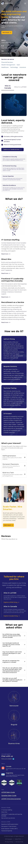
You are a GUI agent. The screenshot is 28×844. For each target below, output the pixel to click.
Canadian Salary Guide (8, 795)
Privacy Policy (9, 841)
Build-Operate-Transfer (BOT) (9, 828)
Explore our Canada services (12, 149)
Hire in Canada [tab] (7, 87)
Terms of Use (19, 841)
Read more (4, 254)
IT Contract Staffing (6, 810)
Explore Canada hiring (11, 616)
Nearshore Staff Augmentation (9, 824)
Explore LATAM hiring (10, 602)
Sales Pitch (18, 839)
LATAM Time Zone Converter (11, 799)
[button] (14, 756)
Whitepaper (8, 839)
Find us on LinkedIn (6, 759)
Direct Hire (4, 812)
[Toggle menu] (25, 3)
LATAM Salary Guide (8, 792)
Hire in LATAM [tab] (20, 87)
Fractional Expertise (6, 830)
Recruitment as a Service (8, 818)
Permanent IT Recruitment (8, 826)
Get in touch (5, 32)
